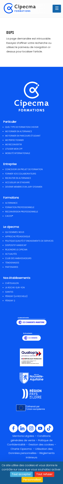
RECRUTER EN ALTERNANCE (18, 178)
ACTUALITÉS (11, 253)
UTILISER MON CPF (14, 148)
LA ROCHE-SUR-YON (15, 287)
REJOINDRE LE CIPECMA (16, 249)
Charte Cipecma (21, 449)
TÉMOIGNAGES (12, 262)
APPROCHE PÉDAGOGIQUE (17, 236)
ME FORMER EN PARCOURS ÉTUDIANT (22, 135)
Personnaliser (32, 479)
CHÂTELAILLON (12, 283)
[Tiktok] (49, 431)
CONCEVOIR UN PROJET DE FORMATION (24, 169)
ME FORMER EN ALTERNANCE (18, 131)
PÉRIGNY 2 (10, 300)
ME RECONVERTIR (13, 144)
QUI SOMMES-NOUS (14, 232)
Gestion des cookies (41, 444)
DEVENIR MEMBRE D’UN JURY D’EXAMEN (23, 186)
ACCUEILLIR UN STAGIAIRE (17, 182)
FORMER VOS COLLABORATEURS (20, 173)
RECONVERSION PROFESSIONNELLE (21, 211)
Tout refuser (44, 474)
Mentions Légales (23, 436)
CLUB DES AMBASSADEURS (18, 258)
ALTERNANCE (11, 202)
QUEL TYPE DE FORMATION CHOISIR (21, 127)
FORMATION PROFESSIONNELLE (19, 207)
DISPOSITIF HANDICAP (15, 245)
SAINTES (9, 291)
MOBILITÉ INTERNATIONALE (17, 153)
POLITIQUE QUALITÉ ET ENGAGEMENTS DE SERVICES (29, 240)
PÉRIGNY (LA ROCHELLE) (16, 296)
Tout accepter (21, 474)
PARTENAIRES (11, 267)
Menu (57, 9)
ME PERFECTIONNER (14, 140)
